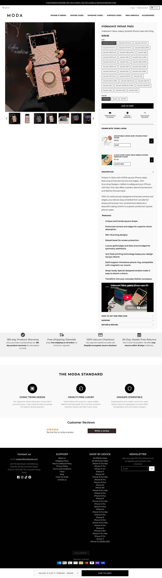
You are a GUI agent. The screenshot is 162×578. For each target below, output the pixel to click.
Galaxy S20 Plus (127, 81)
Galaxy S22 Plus (109, 71)
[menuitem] (14, 118)
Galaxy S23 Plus (109, 67)
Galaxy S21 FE (124, 76)
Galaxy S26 (142, 52)
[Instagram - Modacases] (22, 477)
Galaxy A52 (133, 90)
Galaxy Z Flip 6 (125, 43)
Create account (142, 8)
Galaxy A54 (107, 90)
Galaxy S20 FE (143, 81)
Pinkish (106, 99)
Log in (133, 8)
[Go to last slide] (6, 118)
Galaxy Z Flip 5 (141, 43)
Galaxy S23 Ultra (140, 62)
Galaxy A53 (120, 90)
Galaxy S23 (124, 67)
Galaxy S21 (138, 76)
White (123, 99)
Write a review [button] (102, 431)
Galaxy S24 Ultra (139, 57)
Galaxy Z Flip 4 (109, 48)
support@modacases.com (27, 459)
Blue (115, 99)
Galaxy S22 (124, 71)
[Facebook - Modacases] (18, 477)
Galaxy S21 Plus (109, 76)
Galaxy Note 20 (143, 86)
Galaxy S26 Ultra (142, 48)
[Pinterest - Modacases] (29, 477)
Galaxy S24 (124, 62)
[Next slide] (93, 118)
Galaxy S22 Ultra (139, 67)
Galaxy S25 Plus (109, 57)
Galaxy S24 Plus (109, 62)
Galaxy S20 (107, 86)
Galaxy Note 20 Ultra (124, 86)
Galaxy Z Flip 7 (109, 43)
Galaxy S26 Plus (109, 52)
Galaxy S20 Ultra (110, 81)
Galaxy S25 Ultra (127, 52)
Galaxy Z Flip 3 (125, 48)
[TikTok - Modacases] (26, 477)
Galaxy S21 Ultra (139, 71)
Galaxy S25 (124, 57)
